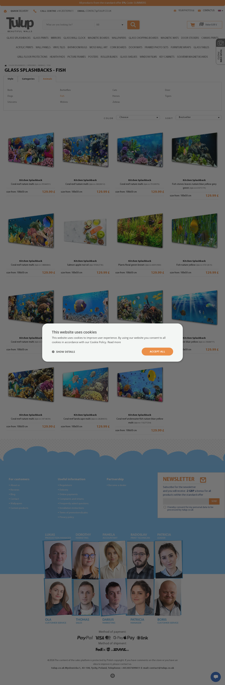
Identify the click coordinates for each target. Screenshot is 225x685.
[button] (63, 351)
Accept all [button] (157, 351)
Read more (114, 342)
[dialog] (112, 342)
